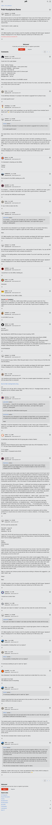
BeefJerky (5, 463)
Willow (5, 656)
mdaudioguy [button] (7, 105)
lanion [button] (6, 373)
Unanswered (26, 808)
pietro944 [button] (7, 185)
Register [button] (30, 49)
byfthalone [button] (7, 591)
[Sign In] (50, 1)
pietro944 (5, 217)
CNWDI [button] (6, 290)
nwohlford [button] (7, 268)
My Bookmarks (26, 800)
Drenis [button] (6, 91)
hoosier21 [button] (7, 56)
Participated (4, 806)
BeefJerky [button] (7, 397)
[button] (50, 10)
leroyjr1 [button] (6, 279)
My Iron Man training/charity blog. (10, 384)
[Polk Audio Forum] (26, 1)
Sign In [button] (21, 49)
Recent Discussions (5, 796)
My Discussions (4, 802)
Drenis (4, 123)
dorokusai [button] (7, 13)
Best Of (3, 810)
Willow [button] (6, 640)
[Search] (47, 1)
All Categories (4, 795)
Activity (3, 798)
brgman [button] (6, 323)
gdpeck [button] (6, 157)
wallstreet (5, 619)
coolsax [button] (6, 434)
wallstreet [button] (7, 603)
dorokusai (5, 414)
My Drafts (26, 804)
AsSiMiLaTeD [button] (7, 173)
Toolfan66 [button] (7, 312)
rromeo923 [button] (7, 670)
